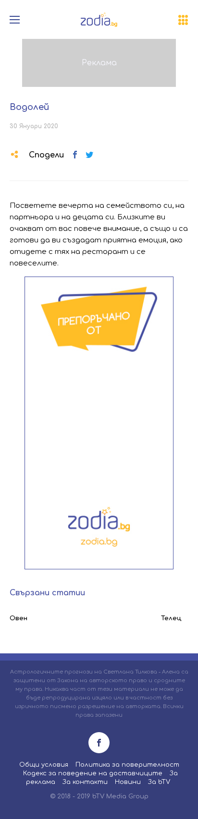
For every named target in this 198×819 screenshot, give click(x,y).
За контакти (85, 782)
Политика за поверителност (127, 764)
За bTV (159, 782)
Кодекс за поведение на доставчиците (92, 773)
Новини (128, 782)
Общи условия (43, 764)
